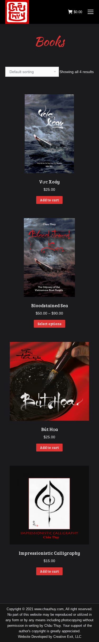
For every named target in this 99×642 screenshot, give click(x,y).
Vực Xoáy (49, 182)
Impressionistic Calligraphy (49, 553)
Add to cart (49, 200)
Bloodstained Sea (49, 305)
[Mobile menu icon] (90, 12)
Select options (49, 323)
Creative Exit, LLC (67, 637)
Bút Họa (49, 429)
